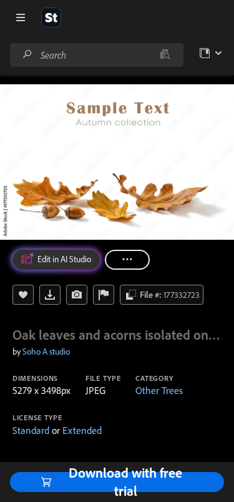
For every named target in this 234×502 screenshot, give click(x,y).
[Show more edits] (127, 260)
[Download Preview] (50, 295)
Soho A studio (46, 351)
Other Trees (159, 390)
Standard (30, 430)
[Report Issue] (103, 295)
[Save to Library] (23, 295)
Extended (82, 430)
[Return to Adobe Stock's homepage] (51, 17)
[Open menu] (20, 17)
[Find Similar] (76, 295)
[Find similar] (165, 55)
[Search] (27, 54)
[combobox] (96, 54)
